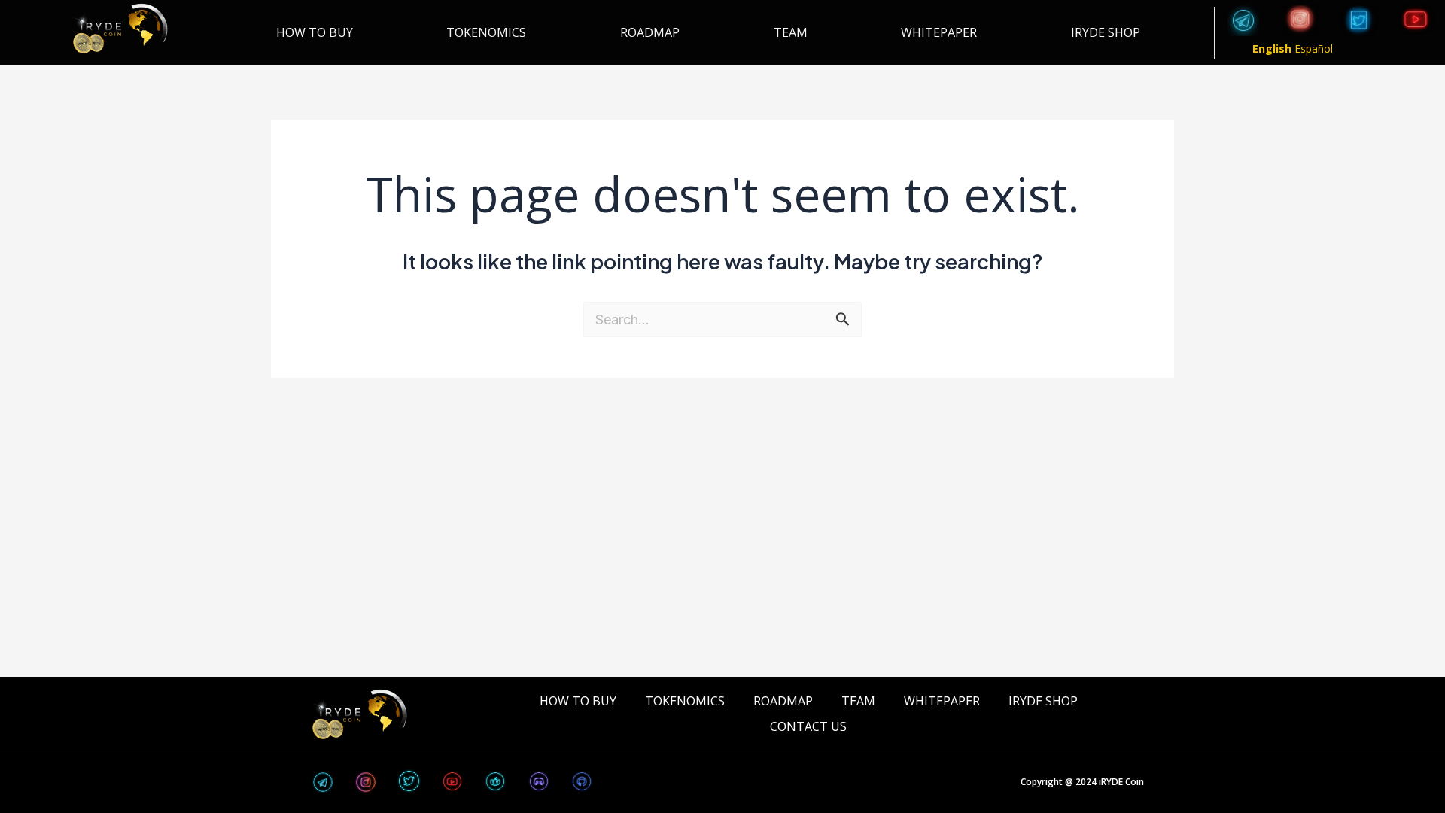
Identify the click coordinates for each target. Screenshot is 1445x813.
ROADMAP (650, 32)
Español (1313, 48)
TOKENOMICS (486, 32)
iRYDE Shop (1105, 32)
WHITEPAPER (939, 32)
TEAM (791, 32)
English (1271, 48)
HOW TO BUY (314, 32)
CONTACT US (808, 726)
